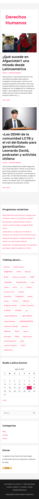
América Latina (18, 267)
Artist (19, 271)
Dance (14, 287)
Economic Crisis (9, 292)
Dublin (29, 287)
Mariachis (25, 326)
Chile (32, 277)
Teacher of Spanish (10, 345)
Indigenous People (10, 305)
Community (21, 282)
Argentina (8, 271)
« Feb (4, 400)
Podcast (5, 435)
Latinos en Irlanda (11, 326)
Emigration (19, 296)
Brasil (6, 277)
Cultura (6, 287)
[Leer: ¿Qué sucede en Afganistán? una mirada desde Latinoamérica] (19, 43)
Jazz (26, 310)
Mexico (7, 331)
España (29, 296)
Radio (17, 336)
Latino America (9, 321)
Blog (4, 431)
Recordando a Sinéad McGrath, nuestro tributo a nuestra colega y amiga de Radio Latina (17, 225)
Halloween (26, 301)
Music (17, 331)
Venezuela (8, 350)
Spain (22, 341)
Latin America (10, 315)
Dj (21, 287)
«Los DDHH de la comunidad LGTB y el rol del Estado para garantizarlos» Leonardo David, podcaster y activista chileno (19, 146)
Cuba (32, 282)
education (7, 296)
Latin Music (27, 315)
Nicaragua (7, 336)
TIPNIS (22, 345)
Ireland (7, 310)
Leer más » (6, 100)
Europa (6, 301)
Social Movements (10, 341)
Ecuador (21, 292)
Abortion (7, 267)
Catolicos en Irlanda (19, 277)
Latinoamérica (26, 321)
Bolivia (27, 271)
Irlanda (18, 310)
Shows (4, 73)
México (25, 331)
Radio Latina (27, 336)
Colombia (8, 282)
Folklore (15, 301)
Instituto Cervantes (27, 305)
